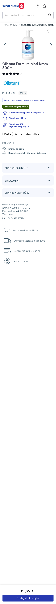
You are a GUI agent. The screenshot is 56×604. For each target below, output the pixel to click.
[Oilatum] (11, 83)
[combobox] (28, 15)
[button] (5, 44)
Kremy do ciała (10, 25)
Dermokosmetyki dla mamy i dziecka (27, 153)
